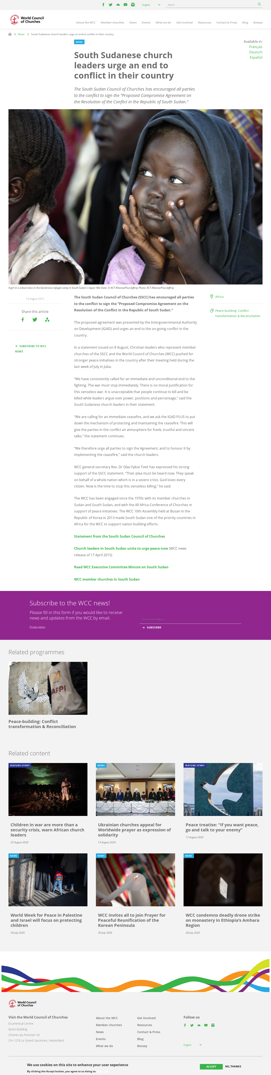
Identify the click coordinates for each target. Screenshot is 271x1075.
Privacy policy (37, 627)
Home (9, 34)
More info (103, 1071)
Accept (211, 1066)
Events (146, 22)
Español (256, 57)
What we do (163, 22)
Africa (219, 297)
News (133, 22)
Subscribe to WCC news (31, 348)
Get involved (184, 22)
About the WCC (85, 22)
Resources (204, 22)
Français (256, 46)
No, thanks (233, 1066)
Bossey (258, 22)
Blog (245, 22)
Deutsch (256, 52)
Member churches (112, 22)
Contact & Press (226, 22)
